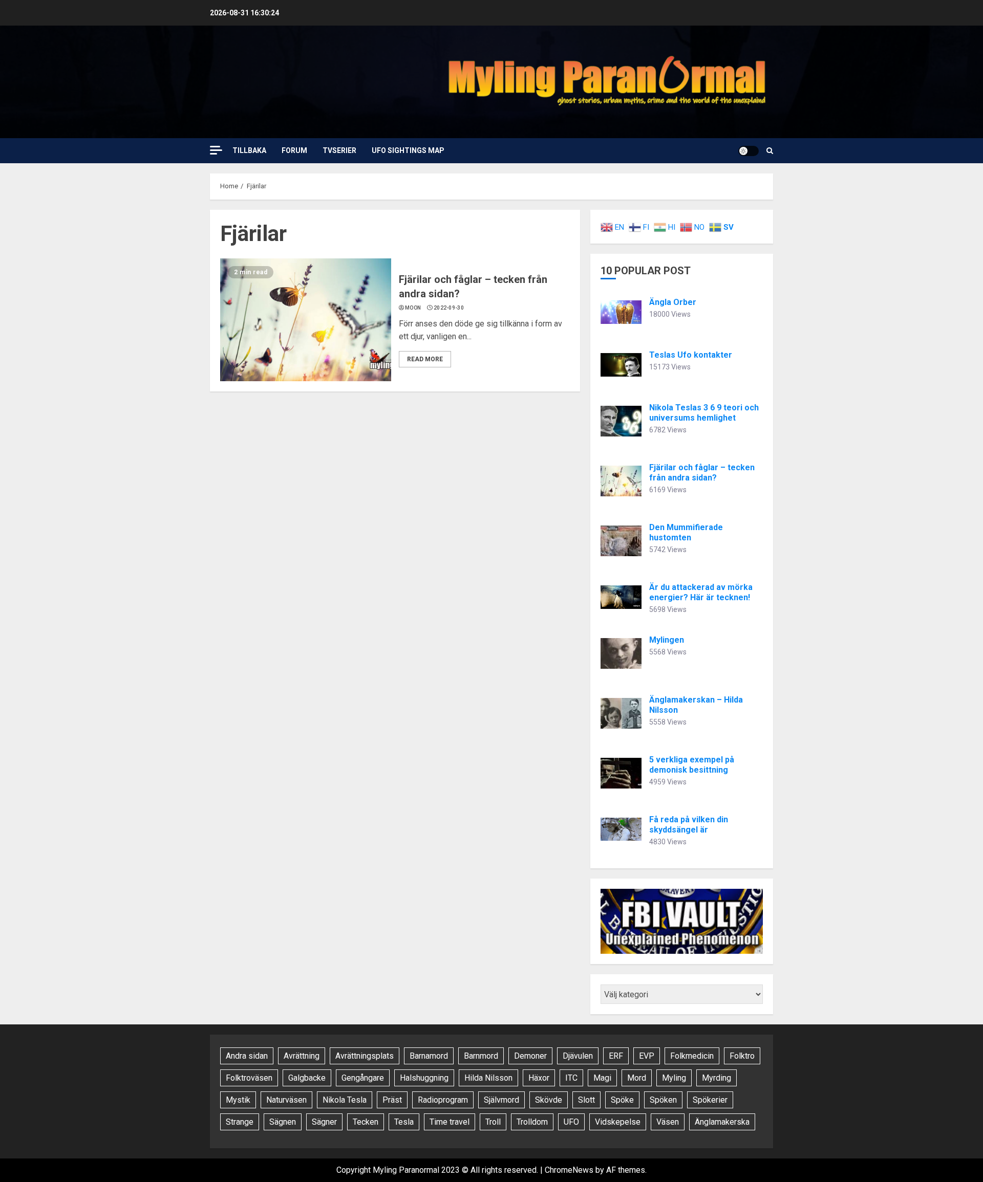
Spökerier (710, 1100)
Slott (586, 1100)
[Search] (769, 151)
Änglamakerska (722, 1122)
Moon (413, 308)
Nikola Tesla (345, 1100)
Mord (636, 1078)
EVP (646, 1056)
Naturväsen (286, 1100)
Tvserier (339, 150)
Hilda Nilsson (488, 1078)
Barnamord (429, 1056)
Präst (392, 1100)
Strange (239, 1122)
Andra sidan (247, 1056)
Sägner (324, 1122)
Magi (602, 1078)
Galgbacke (307, 1078)
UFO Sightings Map (408, 150)
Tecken (365, 1122)
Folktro (742, 1056)
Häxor (538, 1078)
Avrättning (301, 1056)
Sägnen (282, 1122)
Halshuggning (424, 1078)
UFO (571, 1122)
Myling (674, 1078)
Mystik (238, 1100)
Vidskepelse (617, 1122)
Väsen (667, 1122)
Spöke (622, 1100)
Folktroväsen (249, 1078)
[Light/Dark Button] (748, 151)
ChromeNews (569, 1170)
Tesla (404, 1122)
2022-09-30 (449, 308)
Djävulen (578, 1056)
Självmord (501, 1100)
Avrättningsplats (364, 1056)
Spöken (663, 1100)
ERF (616, 1056)
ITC (571, 1078)
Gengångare (362, 1078)
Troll (493, 1122)
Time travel (449, 1122)
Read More (425, 359)
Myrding (716, 1078)
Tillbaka (249, 150)
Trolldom (532, 1122)
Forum (294, 150)
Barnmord (481, 1056)
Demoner (530, 1056)
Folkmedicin (692, 1056)
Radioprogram (443, 1100)
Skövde (548, 1100)
